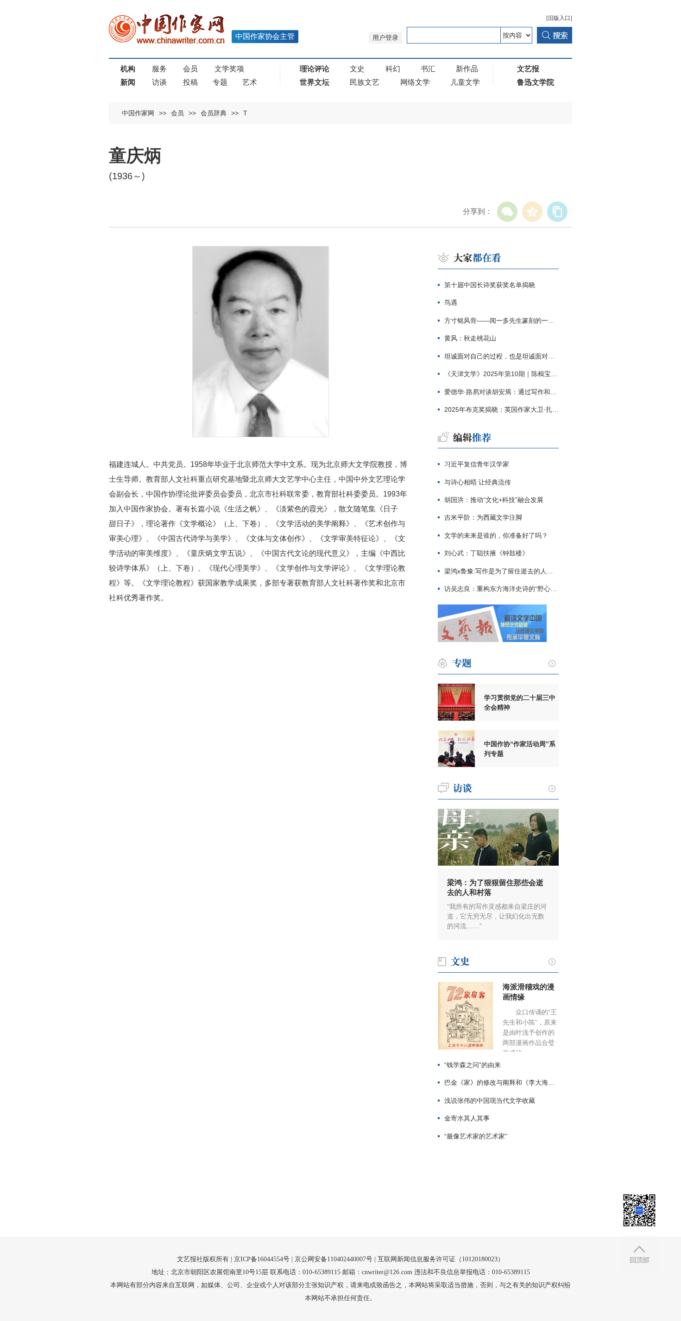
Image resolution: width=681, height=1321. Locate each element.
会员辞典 (214, 113)
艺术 (249, 82)
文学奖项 (229, 69)
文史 (357, 69)
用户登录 (385, 37)
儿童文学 (465, 82)
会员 (190, 69)
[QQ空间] (532, 211)
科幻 (392, 69)
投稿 (190, 82)
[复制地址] (557, 211)
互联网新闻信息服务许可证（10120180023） (441, 1259)
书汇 (428, 69)
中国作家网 (138, 113)
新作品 (467, 69)
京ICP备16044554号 (262, 1259)
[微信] (507, 211)
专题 (220, 82)
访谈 (159, 82)
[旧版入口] (559, 18)
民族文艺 (364, 82)
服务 (159, 69)
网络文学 (415, 82)
